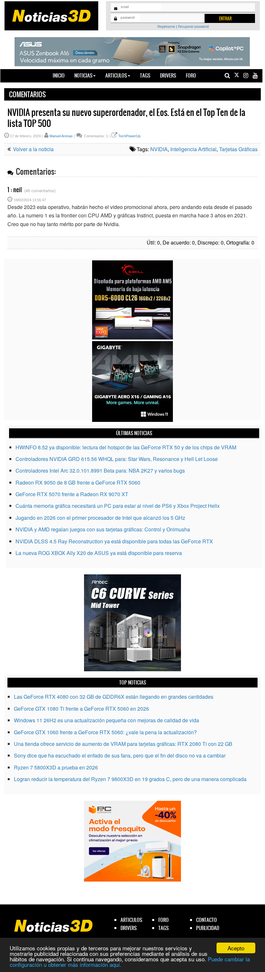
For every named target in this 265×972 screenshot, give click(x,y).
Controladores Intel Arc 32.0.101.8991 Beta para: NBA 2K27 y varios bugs (100, 470)
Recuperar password (193, 26)
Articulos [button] (116, 75)
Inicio (61, 75)
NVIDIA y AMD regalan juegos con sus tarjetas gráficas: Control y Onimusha (103, 529)
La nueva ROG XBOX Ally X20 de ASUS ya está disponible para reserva (99, 553)
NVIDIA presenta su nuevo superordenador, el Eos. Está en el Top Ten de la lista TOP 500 (126, 118)
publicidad (207, 928)
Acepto (236, 948)
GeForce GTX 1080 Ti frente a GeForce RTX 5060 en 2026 (81, 708)
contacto (206, 920)
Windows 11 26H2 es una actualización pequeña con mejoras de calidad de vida (106, 720)
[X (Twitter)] (236, 75)
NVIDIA (159, 149)
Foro (191, 75)
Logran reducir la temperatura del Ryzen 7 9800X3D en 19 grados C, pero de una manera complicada (130, 779)
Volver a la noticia (33, 149)
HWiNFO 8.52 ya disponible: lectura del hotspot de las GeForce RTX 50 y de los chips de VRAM (126, 447)
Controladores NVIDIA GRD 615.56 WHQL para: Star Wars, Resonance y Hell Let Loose (117, 459)
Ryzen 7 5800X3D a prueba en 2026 (56, 767)
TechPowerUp (129, 136)
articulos (131, 920)
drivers (129, 928)
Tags (145, 75)
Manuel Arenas (61, 136)
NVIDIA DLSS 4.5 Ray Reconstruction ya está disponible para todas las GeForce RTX (114, 541)
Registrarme (166, 26)
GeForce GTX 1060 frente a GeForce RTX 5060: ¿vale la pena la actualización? (105, 732)
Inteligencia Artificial (193, 149)
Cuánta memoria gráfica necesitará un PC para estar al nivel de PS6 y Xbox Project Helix (118, 505)
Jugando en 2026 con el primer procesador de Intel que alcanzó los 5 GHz (100, 517)
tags (163, 928)
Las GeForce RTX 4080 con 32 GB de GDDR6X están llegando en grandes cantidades (113, 696)
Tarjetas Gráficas (238, 149)
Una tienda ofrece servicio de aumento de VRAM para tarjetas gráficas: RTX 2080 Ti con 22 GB (123, 743)
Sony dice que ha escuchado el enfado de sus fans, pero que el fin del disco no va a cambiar (120, 755)
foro (163, 920)
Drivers (168, 75)
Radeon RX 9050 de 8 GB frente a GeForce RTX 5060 (78, 482)
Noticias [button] (83, 75)
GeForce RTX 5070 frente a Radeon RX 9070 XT (72, 494)
